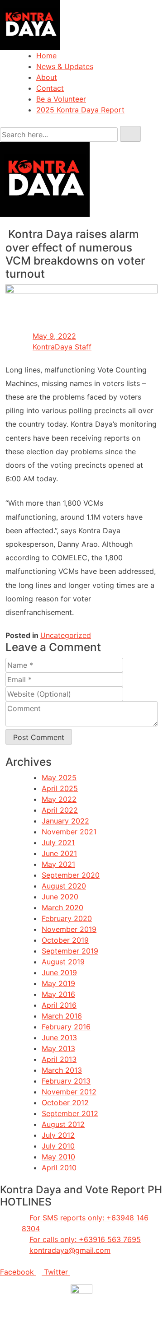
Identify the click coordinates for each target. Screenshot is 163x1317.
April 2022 (60, 809)
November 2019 (69, 929)
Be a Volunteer (61, 98)
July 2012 (58, 1135)
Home (46, 55)
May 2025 (59, 777)
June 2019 (59, 972)
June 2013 (59, 1037)
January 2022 (65, 820)
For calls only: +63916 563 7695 (85, 1239)
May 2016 (58, 994)
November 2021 (69, 831)
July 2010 (58, 1145)
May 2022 (59, 799)
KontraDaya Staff (62, 346)
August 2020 (64, 885)
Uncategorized (65, 635)
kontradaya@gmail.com (69, 1250)
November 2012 (69, 1091)
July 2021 (58, 842)
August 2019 (63, 961)
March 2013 (62, 1070)
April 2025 (60, 788)
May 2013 (58, 1048)
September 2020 (71, 875)
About (46, 77)
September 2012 (70, 1113)
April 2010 (59, 1167)
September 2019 (70, 950)
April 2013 (59, 1059)
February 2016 (66, 1026)
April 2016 (59, 1005)
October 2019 (65, 940)
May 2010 (58, 1156)
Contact (50, 88)
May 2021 (58, 864)
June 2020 (60, 896)
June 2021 (59, 853)
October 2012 (65, 1102)
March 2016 (62, 1015)
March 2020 (62, 907)
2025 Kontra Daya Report (80, 109)
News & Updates (64, 66)
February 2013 (66, 1080)
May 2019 (58, 983)
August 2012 (63, 1124)
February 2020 (67, 918)
